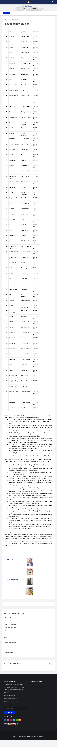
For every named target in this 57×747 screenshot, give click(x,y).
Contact (35, 734)
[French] (8, 724)
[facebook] (5, 720)
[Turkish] (17, 724)
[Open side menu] (3, 2)
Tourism (7, 630)
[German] (10, 724)
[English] (7, 724)
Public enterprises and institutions (14, 634)
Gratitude (29, 734)
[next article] (51, 13)
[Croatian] (5, 724)
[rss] (19, 720)
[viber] (8, 720)
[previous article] (53, 13)
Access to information (10, 642)
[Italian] (12, 724)
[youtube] (11, 720)
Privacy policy (21, 734)
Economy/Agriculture (10, 627)
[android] (17, 720)
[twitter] (14, 720)
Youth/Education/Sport (11, 624)
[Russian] (14, 724)
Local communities (9, 621)
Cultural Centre (9, 652)
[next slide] (52, 664)
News (6, 645)
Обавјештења (6, 12)
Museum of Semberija (10, 649)
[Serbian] (15, 724)
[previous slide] (50, 664)
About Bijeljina (9, 617)
